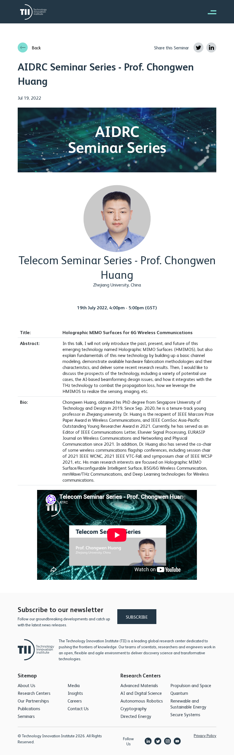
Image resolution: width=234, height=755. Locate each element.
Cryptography (133, 708)
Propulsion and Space (190, 685)
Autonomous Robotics (141, 701)
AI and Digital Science (141, 693)
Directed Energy (135, 716)
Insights (75, 693)
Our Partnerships (33, 701)
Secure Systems (185, 714)
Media (74, 685)
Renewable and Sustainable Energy (188, 704)
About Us (26, 685)
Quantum (179, 693)
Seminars (26, 716)
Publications (29, 708)
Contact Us (78, 708)
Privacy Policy (205, 735)
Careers (75, 701)
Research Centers (34, 693)
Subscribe (137, 617)
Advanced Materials (139, 685)
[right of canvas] (209, 12)
